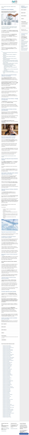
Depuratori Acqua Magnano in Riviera (8, 409)
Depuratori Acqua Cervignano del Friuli (8, 347)
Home (2, 6)
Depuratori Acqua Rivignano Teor (7, 364)
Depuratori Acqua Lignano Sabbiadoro (8, 360)
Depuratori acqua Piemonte (24, 41)
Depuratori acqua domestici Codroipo (8, 64)
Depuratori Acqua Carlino (6, 395)
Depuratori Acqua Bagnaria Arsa (7, 384)
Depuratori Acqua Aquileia (6, 385)
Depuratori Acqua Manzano (6, 363)
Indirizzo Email (3, 326)
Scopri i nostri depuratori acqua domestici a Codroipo (10, 60)
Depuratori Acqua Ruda (6, 392)
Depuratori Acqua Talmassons (7, 379)
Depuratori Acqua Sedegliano (7, 381)
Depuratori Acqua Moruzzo (6, 401)
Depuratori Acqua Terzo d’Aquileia (7, 394)
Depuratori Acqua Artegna (6, 388)
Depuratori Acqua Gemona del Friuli (8, 350)
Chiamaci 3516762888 (6, 428)
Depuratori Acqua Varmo (6, 397)
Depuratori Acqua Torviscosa (7, 396)
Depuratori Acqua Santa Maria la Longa (8, 407)
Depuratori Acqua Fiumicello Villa (7, 362)
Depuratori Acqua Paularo (6, 403)
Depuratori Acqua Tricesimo (7, 356)
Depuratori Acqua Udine (7, 6)
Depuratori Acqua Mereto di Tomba (8, 399)
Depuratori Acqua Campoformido (7, 355)
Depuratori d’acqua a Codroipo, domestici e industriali (10, 63)
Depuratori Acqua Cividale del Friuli (8, 349)
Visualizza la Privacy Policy (14, 428)
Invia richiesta (4, 339)
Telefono (2, 332)
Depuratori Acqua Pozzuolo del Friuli (8, 358)
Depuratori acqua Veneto (24, 42)
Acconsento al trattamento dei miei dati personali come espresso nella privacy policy (24, 23)
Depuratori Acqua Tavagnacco (7, 346)
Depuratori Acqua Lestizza (6, 382)
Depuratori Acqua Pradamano (7, 383)
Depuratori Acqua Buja (6, 361)
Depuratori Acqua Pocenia (6, 406)
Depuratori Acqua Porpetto (6, 400)
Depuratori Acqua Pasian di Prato (7, 352)
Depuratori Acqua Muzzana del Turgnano (8, 405)
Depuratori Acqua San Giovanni (7, 365)
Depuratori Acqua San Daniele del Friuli (8, 354)
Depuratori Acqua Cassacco (7, 390)
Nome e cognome (24, 9)
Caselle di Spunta (3, 335)
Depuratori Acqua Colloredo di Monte (8, 410)
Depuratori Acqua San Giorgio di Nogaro (8, 357)
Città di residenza (4, 329)
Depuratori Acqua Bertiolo (6, 402)
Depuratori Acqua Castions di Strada (8, 380)
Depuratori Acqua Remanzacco (7, 366)
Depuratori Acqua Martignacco (7, 359)
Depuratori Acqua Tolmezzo (7, 351)
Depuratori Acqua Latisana (6, 348)
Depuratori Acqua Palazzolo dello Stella (8, 387)
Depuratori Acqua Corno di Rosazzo (8, 386)
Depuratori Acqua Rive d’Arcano (7, 404)
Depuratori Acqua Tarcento (6, 353)
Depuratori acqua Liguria (24, 45)
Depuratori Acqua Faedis (6, 393)
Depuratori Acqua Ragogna (6, 391)
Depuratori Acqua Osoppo (6, 389)
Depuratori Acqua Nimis (6, 398)
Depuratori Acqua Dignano (6, 408)
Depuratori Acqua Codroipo (7, 345)
